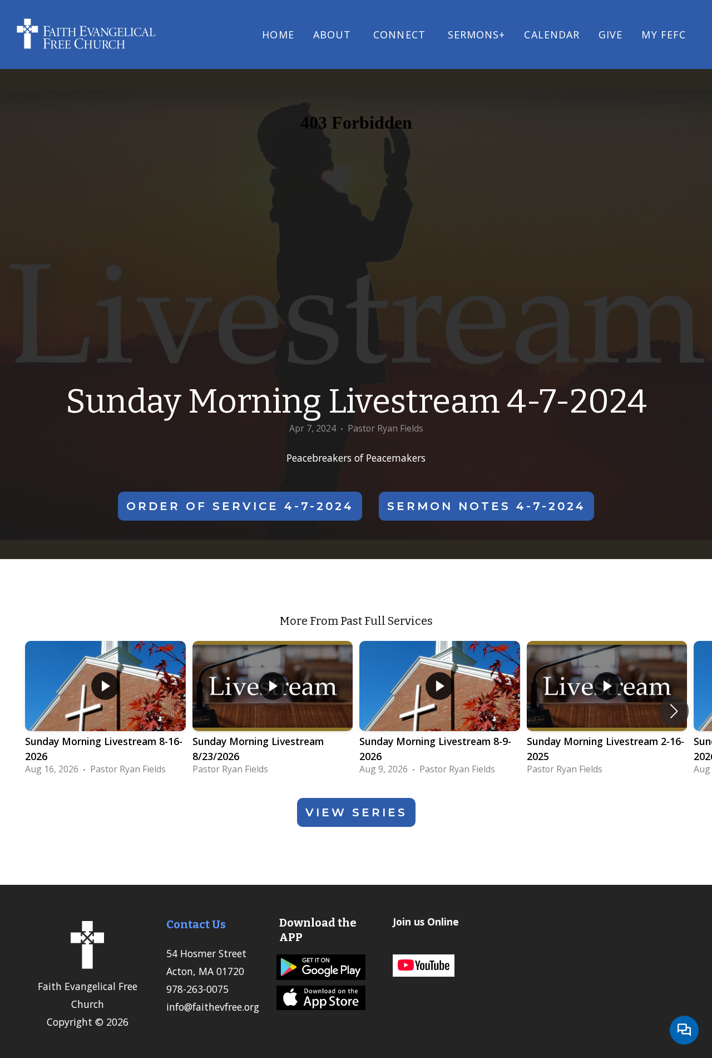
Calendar (552, 34)
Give (610, 34)
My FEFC (663, 34)
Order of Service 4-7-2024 (240, 506)
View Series (356, 812)
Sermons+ (477, 34)
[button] (673, 711)
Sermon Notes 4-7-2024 (486, 506)
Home (278, 34)
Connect (401, 34)
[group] (105, 711)
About (333, 34)
